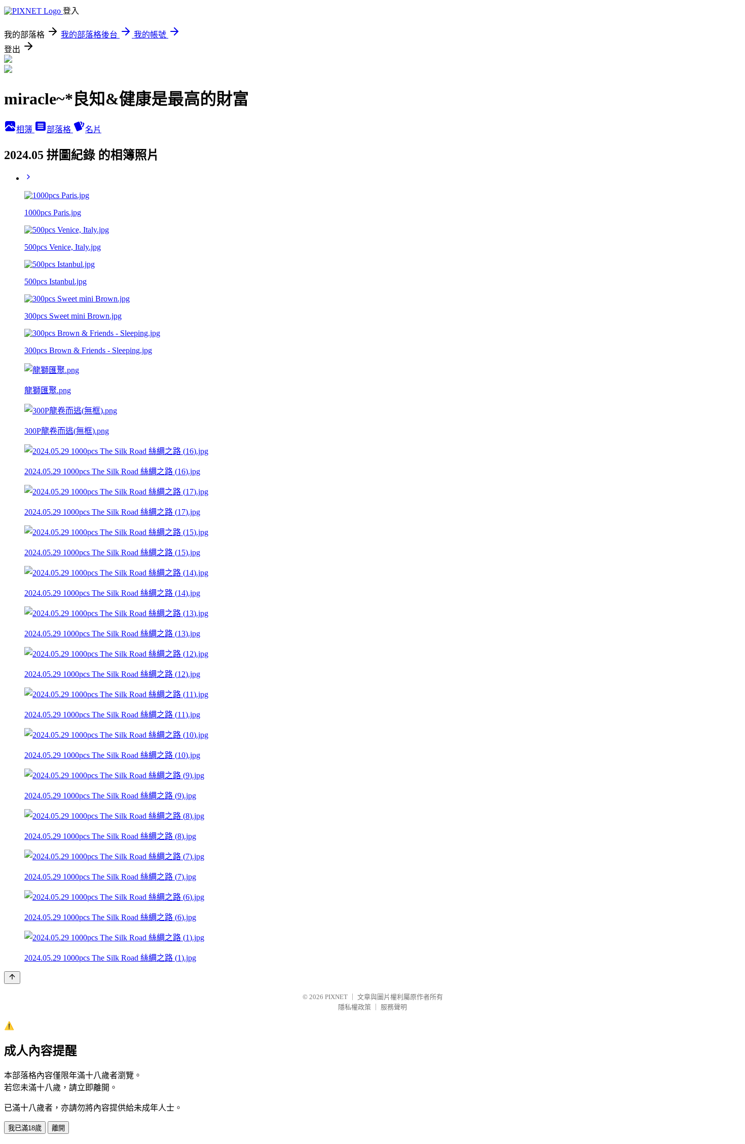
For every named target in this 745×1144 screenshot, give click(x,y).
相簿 (25, 129)
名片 (93, 129)
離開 (58, 1128)
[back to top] (12, 977)
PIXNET (336, 997)
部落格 (60, 129)
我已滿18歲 (25, 1128)
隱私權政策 (354, 1007)
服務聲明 (394, 1007)
